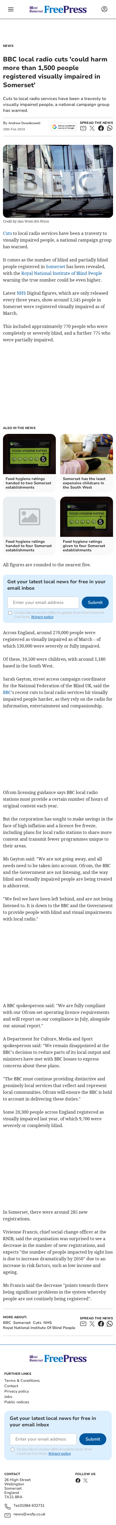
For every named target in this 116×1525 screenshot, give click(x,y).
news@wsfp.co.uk (29, 1514)
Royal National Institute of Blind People (61, 273)
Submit (95, 602)
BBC (7, 692)
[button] (10, 9)
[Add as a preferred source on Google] (64, 127)
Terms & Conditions (22, 1380)
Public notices (16, 1402)
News (8, 46)
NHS (21, 293)
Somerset (55, 266)
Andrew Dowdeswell (24, 123)
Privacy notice (42, 617)
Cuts (7, 233)
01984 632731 (32, 1506)
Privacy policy (16, 1391)
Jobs (8, 1396)
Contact (11, 1386)
